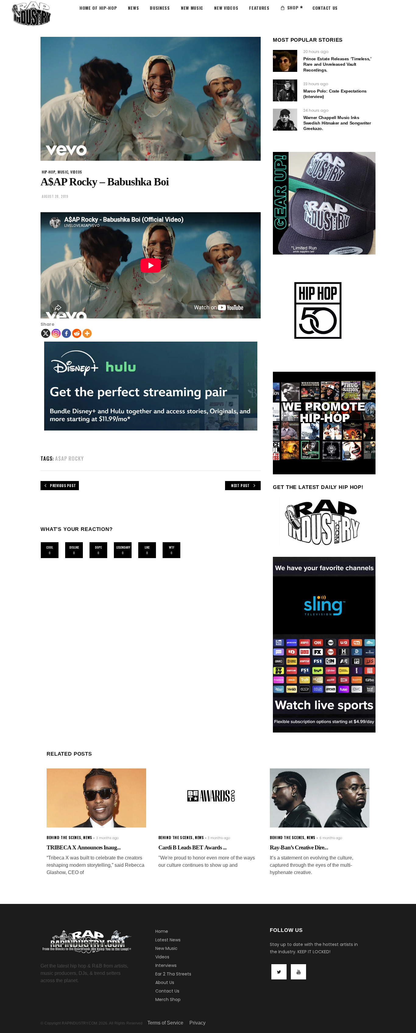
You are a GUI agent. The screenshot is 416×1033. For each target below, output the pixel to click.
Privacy (197, 1022)
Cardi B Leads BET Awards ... (192, 847)
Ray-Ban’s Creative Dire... (299, 847)
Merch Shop (168, 999)
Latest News (168, 940)
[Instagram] (56, 333)
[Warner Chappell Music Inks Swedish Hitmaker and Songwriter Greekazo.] (285, 120)
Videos (162, 957)
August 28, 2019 (55, 196)
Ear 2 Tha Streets (173, 974)
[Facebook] (66, 333)
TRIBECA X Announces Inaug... (84, 847)
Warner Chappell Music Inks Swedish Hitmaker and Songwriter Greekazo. (337, 123)
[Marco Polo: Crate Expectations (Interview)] (285, 90)
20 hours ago (315, 51)
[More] (87, 333)
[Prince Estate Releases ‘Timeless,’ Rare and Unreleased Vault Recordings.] (285, 61)
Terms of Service (165, 1022)
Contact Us (167, 991)
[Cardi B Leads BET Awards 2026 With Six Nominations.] (208, 797)
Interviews (166, 965)
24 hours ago (315, 110)
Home (161, 931)
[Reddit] (76, 333)
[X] (45, 333)
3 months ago (107, 838)
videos (76, 171)
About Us (164, 982)
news (87, 837)
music (63, 171)
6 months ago (330, 838)
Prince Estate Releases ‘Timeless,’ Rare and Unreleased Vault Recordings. (337, 64)
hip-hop (48, 171)
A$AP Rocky (69, 458)
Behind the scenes (64, 837)
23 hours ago (315, 83)
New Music (166, 948)
